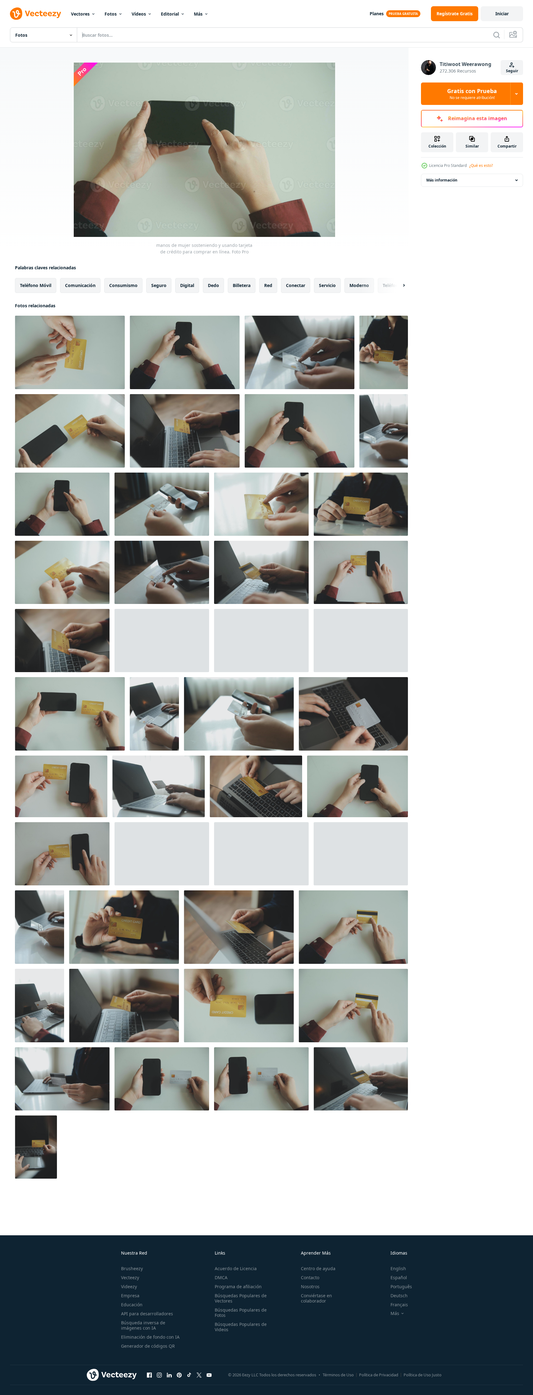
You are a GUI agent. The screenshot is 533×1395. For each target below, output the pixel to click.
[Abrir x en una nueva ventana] (199, 1374)
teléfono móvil (35, 285)
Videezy (129, 1286)
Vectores (80, 14)
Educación (132, 1305)
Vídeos (139, 14)
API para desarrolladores (147, 1314)
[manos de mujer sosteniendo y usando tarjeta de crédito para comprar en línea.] (70, 352)
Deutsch (399, 1295)
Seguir (512, 70)
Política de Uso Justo (423, 1375)
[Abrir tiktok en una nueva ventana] (189, 1374)
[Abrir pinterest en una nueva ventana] (179, 1374)
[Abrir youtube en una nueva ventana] (209, 1374)
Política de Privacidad (378, 1375)
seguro (158, 285)
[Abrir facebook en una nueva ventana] (149, 1374)
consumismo (123, 285)
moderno (359, 285)
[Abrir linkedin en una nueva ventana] (169, 1374)
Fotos (111, 14)
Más (198, 14)
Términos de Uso (338, 1375)
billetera (241, 285)
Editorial (170, 14)
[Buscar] (496, 35)
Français (399, 1305)
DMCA (221, 1277)
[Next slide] (399, 285)
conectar (295, 285)
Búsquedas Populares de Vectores (241, 1298)
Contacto (310, 1277)
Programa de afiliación (238, 1286)
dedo (213, 285)
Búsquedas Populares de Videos (241, 1326)
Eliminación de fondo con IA (150, 1337)
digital (187, 285)
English (398, 1268)
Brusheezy (132, 1268)
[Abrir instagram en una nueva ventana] (159, 1374)
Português (401, 1286)
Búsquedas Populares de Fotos (241, 1312)
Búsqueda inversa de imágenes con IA (143, 1325)
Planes (377, 13)
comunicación (80, 285)
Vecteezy (130, 1277)
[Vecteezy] (35, 13)
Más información (441, 180)
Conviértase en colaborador (316, 1298)
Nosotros (310, 1286)
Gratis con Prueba (472, 93)
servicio (327, 285)
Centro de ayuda (318, 1268)
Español (398, 1277)
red (268, 285)
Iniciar (502, 13)
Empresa (130, 1295)
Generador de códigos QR (148, 1346)
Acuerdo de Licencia (236, 1268)
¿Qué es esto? (481, 165)
